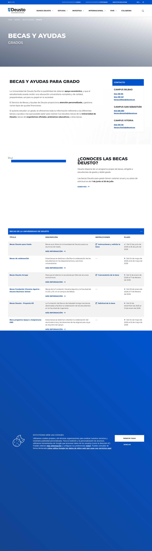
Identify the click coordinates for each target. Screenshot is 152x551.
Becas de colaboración (19, 258)
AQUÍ (88, 446)
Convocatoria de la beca (108, 275)
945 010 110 (118, 125)
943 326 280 (119, 111)
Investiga (77, 11)
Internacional (96, 11)
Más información (54, 251)
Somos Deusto (44, 11)
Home (10, 20)
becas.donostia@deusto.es (125, 113)
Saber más (82, 187)
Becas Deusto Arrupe (19, 275)
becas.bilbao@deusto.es (124, 100)
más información (54, 446)
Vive (112, 11)
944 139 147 (119, 97)
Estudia (61, 11)
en (14, 2)
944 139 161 (118, 94)
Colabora (126, 11)
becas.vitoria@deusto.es (124, 127)
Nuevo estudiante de (71, 2)
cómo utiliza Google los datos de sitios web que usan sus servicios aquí (79, 448)
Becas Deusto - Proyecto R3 (22, 303)
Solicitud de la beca (106, 303)
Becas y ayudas (28, 20)
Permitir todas (129, 438)
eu (11, 2)
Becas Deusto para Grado (20, 244)
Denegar (127, 444)
